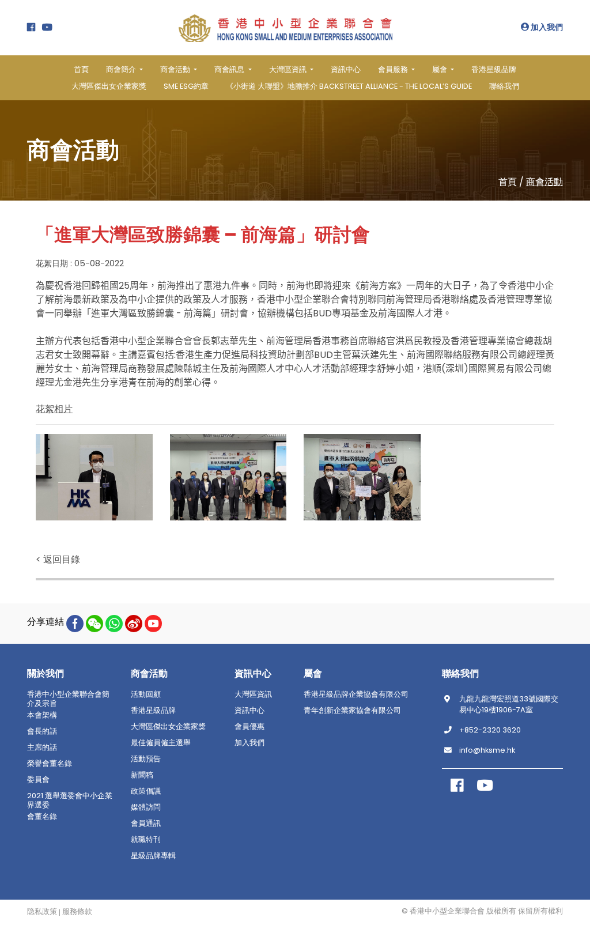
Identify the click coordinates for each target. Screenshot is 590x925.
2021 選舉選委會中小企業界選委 (69, 800)
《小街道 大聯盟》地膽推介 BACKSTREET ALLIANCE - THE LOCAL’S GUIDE (349, 86)
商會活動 (544, 181)
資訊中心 (346, 69)
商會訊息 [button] (230, 69)
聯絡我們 (504, 86)
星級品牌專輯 (153, 855)
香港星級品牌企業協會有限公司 (356, 694)
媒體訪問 (146, 807)
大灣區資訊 (253, 694)
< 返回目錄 (58, 559)
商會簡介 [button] (122, 69)
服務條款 (77, 911)
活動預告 (146, 759)
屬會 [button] (440, 69)
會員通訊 (146, 823)
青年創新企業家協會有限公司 (352, 710)
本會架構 (42, 715)
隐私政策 (42, 911)
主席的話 (42, 747)
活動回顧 (146, 694)
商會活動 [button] (176, 69)
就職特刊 (146, 839)
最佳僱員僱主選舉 (161, 742)
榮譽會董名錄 (49, 763)
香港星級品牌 (493, 69)
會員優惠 (249, 726)
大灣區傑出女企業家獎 (108, 86)
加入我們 (546, 27)
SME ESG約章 (186, 86)
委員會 (38, 779)
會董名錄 (42, 816)
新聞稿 (142, 775)
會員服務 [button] (394, 69)
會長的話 (42, 731)
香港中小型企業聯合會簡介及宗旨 (68, 699)
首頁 (81, 69)
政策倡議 (146, 791)
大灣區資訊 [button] (288, 69)
